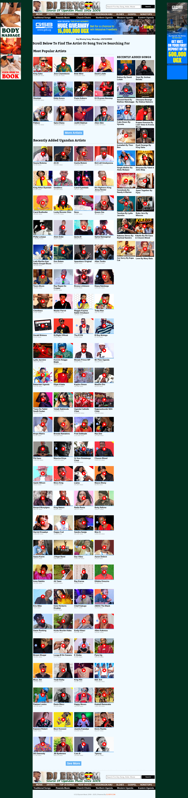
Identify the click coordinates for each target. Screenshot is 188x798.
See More (73, 763)
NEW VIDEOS (84, 14)
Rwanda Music (63, 18)
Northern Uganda (104, 18)
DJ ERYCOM (110, 794)
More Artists (73, 132)
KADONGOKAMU (103, 14)
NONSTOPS (146, 14)
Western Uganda (125, 18)
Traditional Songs (42, 18)
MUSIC (39, 14)
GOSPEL (132, 14)
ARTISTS (51, 14)
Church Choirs (83, 18)
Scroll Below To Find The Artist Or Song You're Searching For (81, 43)
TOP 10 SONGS (66, 14)
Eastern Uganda (146, 18)
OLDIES (120, 14)
